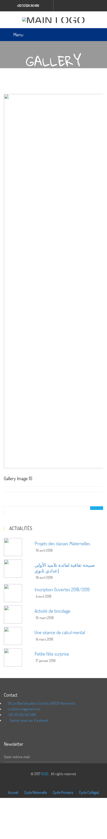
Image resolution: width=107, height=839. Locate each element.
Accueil (13, 792)
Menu (18, 34)
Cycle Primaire (63, 792)
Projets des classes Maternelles (62, 543)
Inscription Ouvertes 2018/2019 (62, 589)
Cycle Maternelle (35, 792)
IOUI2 (44, 774)
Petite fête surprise (52, 654)
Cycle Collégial (89, 792)
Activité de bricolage (52, 611)
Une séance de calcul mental (60, 632)
